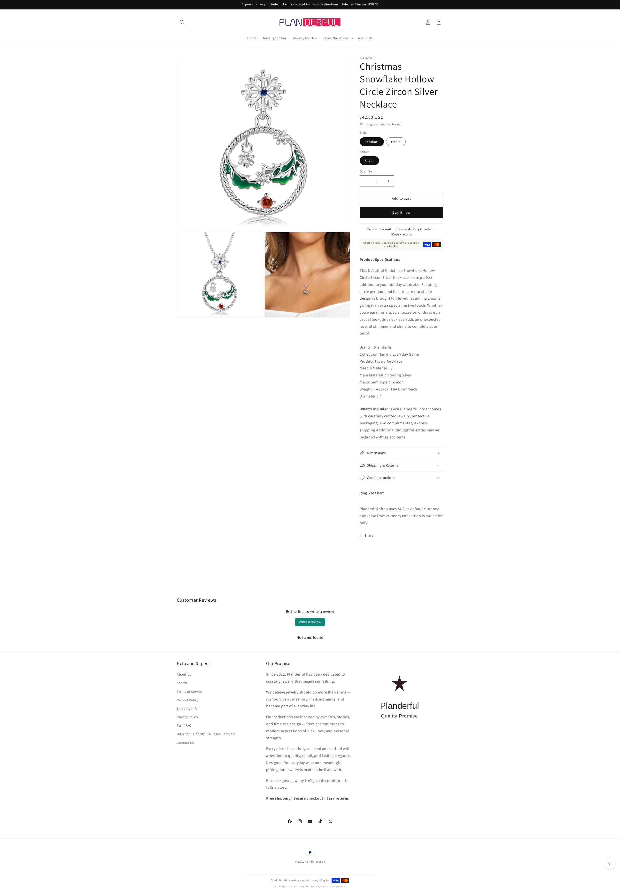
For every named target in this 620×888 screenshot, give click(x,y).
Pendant (372, 142)
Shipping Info (187, 708)
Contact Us (185, 742)
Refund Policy (187, 700)
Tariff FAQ (184, 725)
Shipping (366, 124)
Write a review (310, 621)
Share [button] (368, 535)
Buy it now (401, 212)
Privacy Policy (187, 717)
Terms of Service (189, 691)
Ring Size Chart (372, 493)
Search (182, 683)
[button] (182, 22)
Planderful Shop (315, 861)
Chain (396, 142)
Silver (369, 160)
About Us (184, 674)
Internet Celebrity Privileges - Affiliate (206, 734)
